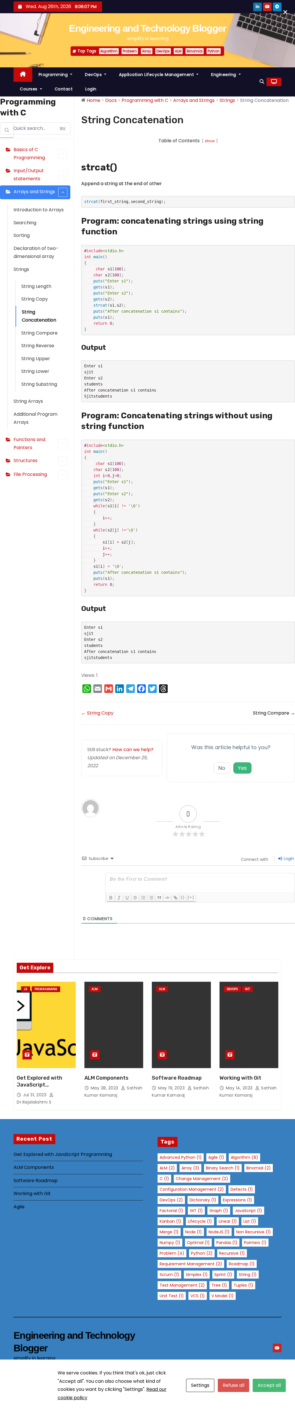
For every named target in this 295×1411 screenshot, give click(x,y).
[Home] (23, 74)
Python (214, 51)
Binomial (195, 51)
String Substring (39, 384)
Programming (54, 74)
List (249, 1221)
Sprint (223, 1274)
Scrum (169, 1274)
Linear (228, 1221)
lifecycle (200, 1221)
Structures (25, 460)
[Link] (175, 897)
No (221, 768)
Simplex (197, 1274)
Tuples (243, 1285)
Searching (25, 222)
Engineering (224, 74)
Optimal (198, 1242)
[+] (191, 897)
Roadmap (242, 1264)
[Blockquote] (159, 897)
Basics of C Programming (29, 153)
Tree (219, 1285)
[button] (262, 81)
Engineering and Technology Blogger (147, 28)
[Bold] (111, 897)
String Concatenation (39, 316)
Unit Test (172, 1296)
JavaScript (248, 1211)
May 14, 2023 (240, 1088)
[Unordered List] (151, 897)
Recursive (232, 1253)
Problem (130, 51)
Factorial (171, 1211)
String (248, 1274)
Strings (21, 269)
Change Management (202, 1179)
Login (91, 89)
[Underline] (127, 897)
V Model (222, 1296)
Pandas (226, 1242)
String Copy (34, 299)
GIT (196, 1211)
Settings (200, 1385)
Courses (29, 89)
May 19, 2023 (172, 1088)
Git (247, 989)
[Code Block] (167, 897)
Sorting (22, 235)
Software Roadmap (177, 1078)
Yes (242, 768)
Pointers (255, 1242)
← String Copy (97, 713)
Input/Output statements (29, 174)
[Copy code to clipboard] (288, 208)
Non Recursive (253, 1232)
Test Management (182, 1285)
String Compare (39, 333)
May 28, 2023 (105, 1088)
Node (193, 1232)
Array (146, 51)
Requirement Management (191, 1264)
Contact (64, 89)
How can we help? (133, 749)
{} (183, 897)
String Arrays (28, 401)
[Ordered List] (143, 897)
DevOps (163, 51)
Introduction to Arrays (39, 209)
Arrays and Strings (34, 191)
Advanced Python (181, 1157)
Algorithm (109, 51)
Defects (241, 1189)
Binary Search (223, 1168)
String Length (36, 286)
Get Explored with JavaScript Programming (39, 1085)
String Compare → (274, 713)
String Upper (35, 358)
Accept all (269, 1385)
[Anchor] (122, 167)
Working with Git (240, 1078)
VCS (197, 1296)
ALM (178, 51)
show (210, 140)
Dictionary (203, 1200)
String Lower (35, 371)
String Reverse (37, 345)
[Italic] (119, 897)
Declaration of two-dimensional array (36, 252)
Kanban (170, 1221)
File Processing (30, 474)
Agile (19, 1206)
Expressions (237, 1200)
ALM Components (106, 1078)
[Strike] (135, 897)
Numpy (170, 1242)
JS (25, 989)
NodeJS (219, 1232)
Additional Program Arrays (35, 418)
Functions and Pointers (29, 443)
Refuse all (233, 1385)
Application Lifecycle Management (157, 74)
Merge (169, 1232)
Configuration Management (192, 1189)
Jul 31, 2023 (35, 1095)
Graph (218, 1211)
